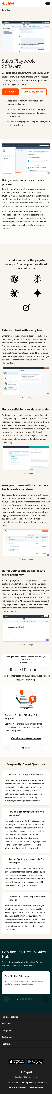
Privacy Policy (27, 1083)
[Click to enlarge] (26, 159)
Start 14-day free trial (34, 92)
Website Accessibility (17, 1087)
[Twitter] (28, 1052)
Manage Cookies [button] (37, 1087)
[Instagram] (15, 1052)
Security (41, 1083)
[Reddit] (40, 1052)
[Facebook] (9, 1052)
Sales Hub (6, 10)
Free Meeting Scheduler (17, 976)
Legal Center (12, 1083)
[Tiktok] (46, 1052)
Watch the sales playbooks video (26, 738)
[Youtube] (21, 1052)
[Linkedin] (34, 1052)
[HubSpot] (8, 3)
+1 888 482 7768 (26, 663)
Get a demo (10, 92)
